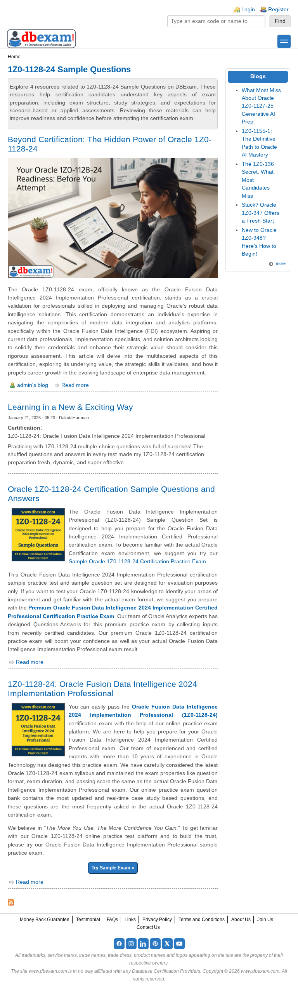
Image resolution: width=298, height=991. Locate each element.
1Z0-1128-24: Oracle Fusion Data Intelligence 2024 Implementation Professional (102, 688)
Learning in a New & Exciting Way (70, 406)
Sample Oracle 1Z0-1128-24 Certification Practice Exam (137, 561)
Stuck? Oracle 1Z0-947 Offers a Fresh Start (260, 213)
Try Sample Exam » (113, 868)
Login (248, 9)
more (281, 263)
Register (278, 9)
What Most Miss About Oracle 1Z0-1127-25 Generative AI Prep (261, 106)
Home (14, 56)
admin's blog (32, 385)
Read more (75, 385)
